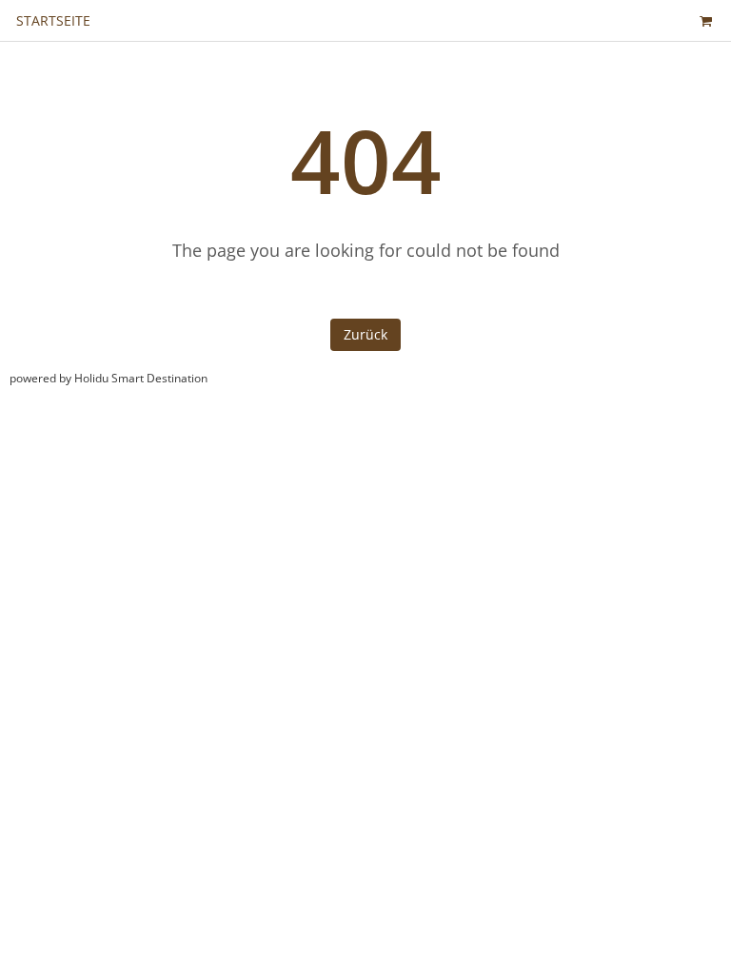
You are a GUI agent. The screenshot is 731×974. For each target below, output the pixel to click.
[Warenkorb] (705, 20)
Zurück (365, 334)
